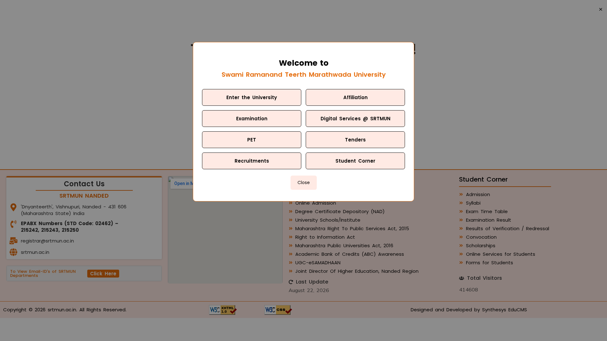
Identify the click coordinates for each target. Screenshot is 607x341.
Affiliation (355, 97)
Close (303, 182)
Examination (251, 118)
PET (251, 139)
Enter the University (251, 97)
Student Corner (355, 161)
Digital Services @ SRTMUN (355, 118)
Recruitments (252, 161)
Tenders (355, 139)
